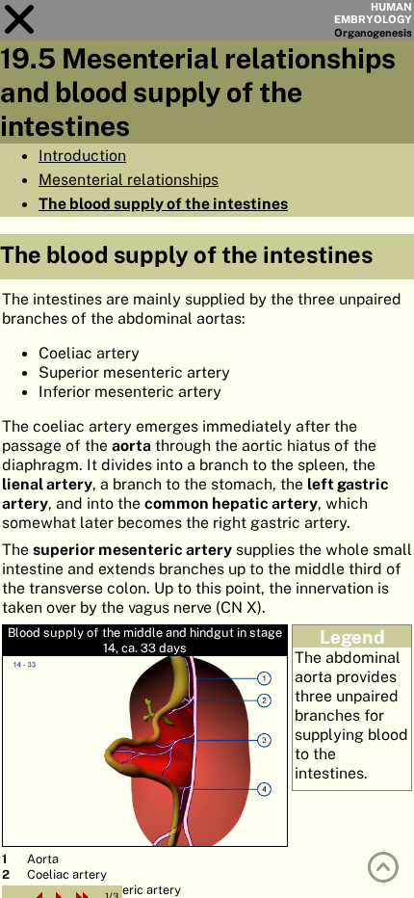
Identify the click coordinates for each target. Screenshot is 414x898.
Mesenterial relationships (129, 179)
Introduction (82, 155)
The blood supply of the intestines (163, 203)
